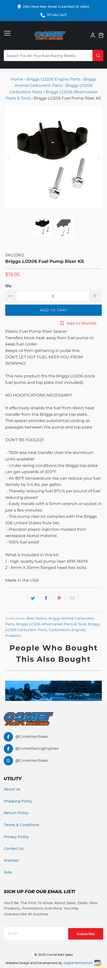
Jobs (8, 872)
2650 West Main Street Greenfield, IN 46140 (56, 6)
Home (17, 79)
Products (13, 635)
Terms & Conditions (21, 825)
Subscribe (86, 934)
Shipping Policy (18, 801)
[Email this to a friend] (72, 598)
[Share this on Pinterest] (59, 598)
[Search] (98, 55)
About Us (12, 789)
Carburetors (59, 630)
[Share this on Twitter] (33, 598)
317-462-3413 (57, 15)
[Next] (98, 157)
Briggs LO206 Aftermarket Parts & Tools (51, 624)
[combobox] (48, 55)
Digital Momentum (78, 963)
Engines (78, 630)
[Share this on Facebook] (46, 598)
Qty (8, 286)
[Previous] (9, 157)
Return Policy (16, 813)
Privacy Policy (16, 837)
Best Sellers (36, 618)
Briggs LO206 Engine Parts (53, 79)
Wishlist (11, 860)
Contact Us (14, 848)
